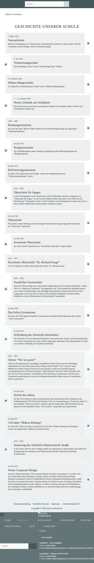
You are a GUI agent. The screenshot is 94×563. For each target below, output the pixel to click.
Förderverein (13, 526)
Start (8, 520)
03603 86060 (50, 546)
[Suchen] (66, 4)
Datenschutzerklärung (22, 504)
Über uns (23, 520)
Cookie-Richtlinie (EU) (71, 504)
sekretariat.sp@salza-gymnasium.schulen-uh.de (69, 548)
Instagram (47, 538)
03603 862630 (51, 556)
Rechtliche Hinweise (41, 504)
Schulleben (45, 520)
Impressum (55, 504)
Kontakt (86, 520)
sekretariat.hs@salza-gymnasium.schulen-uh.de (70, 559)
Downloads (68, 520)
